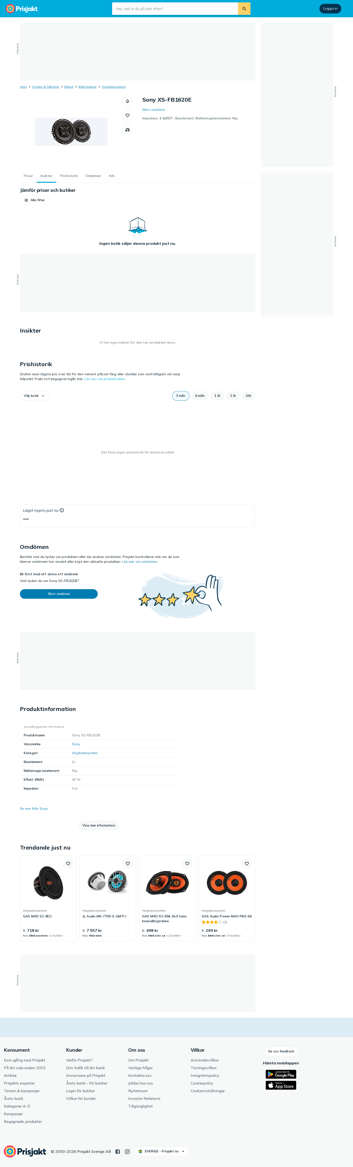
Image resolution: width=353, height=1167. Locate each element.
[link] (48, 898)
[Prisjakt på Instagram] (127, 1151)
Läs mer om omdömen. (140, 561)
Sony (76, 744)
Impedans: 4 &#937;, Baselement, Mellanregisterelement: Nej (189, 118)
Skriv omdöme (153, 109)
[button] (127, 101)
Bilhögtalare (88, 86)
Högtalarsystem (113, 86)
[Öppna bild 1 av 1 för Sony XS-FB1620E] (71, 132)
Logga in (330, 8)
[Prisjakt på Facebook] (118, 1151)
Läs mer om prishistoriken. (105, 379)
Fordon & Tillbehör (45, 86)
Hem (23, 86)
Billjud (68, 86)
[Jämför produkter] (127, 130)
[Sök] (244, 8)
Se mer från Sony (34, 808)
